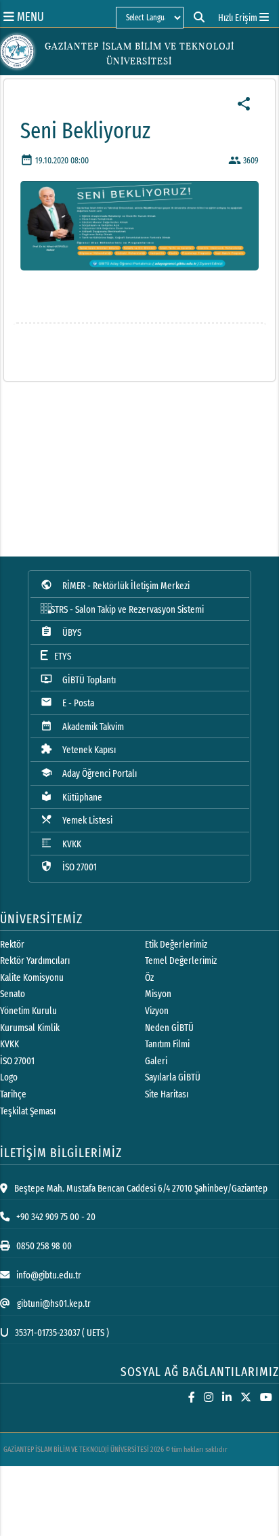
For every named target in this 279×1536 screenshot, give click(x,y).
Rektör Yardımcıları (35, 961)
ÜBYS (61, 632)
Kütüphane (71, 796)
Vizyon (157, 1011)
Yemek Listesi (76, 819)
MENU (29, 16)
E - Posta (67, 702)
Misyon (158, 994)
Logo (9, 1077)
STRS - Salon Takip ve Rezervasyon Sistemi (127, 609)
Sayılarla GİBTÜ (172, 1077)
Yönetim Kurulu (28, 1011)
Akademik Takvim (82, 726)
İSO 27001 (69, 866)
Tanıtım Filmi (167, 1044)
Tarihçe (13, 1094)
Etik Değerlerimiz (176, 944)
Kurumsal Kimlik (30, 1028)
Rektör (12, 944)
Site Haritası (166, 1094)
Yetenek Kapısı (78, 749)
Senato (12, 994)
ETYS (59, 656)
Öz (149, 978)
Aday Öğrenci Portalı (89, 773)
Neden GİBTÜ (169, 1028)
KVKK (61, 843)
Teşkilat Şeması (28, 1111)
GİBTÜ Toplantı (78, 679)
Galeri (156, 1061)
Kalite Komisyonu (32, 978)
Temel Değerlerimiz (181, 961)
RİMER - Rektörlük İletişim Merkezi (115, 585)
